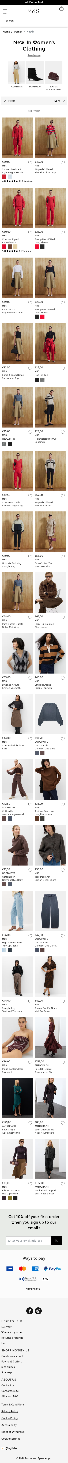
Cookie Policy (9, 1418)
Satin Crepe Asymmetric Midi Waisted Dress (11, 1132)
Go (56, 1240)
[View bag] (61, 9)
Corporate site (10, 1391)
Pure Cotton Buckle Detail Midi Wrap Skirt (12, 627)
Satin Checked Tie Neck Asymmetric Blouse (44, 1132)
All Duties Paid (34, 2)
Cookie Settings (10, 1438)
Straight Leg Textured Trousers (12, 1010)
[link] (3, 1448)
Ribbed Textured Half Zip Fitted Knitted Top (11, 1193)
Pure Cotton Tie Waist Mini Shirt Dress (43, 566)
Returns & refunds (12, 1337)
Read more (34, 55)
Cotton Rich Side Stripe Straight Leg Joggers (12, 505)
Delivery (6, 1327)
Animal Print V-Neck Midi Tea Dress (46, 1010)
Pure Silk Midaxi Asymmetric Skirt (44, 1070)
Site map (6, 1372)
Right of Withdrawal (13, 1431)
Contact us (7, 1385)
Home (6, 31)
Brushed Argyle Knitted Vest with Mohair (11, 688)
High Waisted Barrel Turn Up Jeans (12, 944)
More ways (33, 1289)
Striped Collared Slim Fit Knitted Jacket (44, 505)
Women (18, 31)
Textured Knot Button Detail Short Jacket (45, 880)
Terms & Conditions (12, 1404)
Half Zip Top (41, 374)
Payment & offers (11, 1361)
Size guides (8, 1367)
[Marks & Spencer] (33, 12)
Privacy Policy (9, 1411)
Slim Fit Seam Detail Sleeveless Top (13, 376)
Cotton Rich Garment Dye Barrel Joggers (13, 814)
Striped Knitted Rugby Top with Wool (43, 688)
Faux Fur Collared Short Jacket (44, 625)
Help (4, 1343)
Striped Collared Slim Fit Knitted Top (45, 171)
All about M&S (9, 1396)
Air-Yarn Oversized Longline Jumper (45, 813)
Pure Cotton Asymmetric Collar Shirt (12, 312)
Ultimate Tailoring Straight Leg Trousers (11, 566)
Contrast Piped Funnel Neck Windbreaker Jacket (13, 242)
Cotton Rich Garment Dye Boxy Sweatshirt (45, 748)
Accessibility (9, 1425)
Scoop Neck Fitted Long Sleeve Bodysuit (45, 242)
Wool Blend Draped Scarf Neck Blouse (45, 1192)
